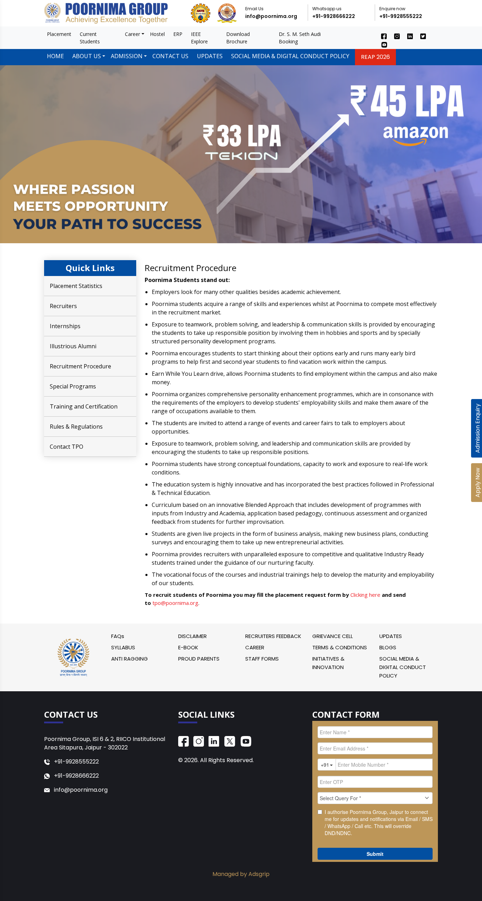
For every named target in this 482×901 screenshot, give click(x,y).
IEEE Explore (199, 38)
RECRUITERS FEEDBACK (273, 636)
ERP (177, 34)
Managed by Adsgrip (241, 874)
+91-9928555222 (400, 16)
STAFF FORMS (262, 658)
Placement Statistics (76, 286)
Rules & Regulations (76, 426)
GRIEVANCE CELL (332, 636)
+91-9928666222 (333, 16)
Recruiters (63, 306)
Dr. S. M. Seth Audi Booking (300, 38)
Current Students (90, 38)
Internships (65, 326)
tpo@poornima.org (175, 602)
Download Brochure (238, 38)
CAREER (254, 647)
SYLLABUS (123, 647)
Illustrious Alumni (73, 346)
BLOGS (387, 647)
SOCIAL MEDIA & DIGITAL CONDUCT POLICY (290, 56)
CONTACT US (170, 56)
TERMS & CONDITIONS (339, 647)
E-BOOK (188, 647)
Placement (59, 34)
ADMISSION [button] (127, 56)
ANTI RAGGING (129, 658)
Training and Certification (84, 406)
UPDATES (210, 56)
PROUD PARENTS (198, 658)
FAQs (117, 636)
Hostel (157, 34)
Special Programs (73, 386)
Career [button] (132, 34)
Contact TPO (66, 446)
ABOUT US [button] (86, 56)
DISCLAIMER (192, 636)
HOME (55, 56)
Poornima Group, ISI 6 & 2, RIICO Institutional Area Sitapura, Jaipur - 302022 (104, 743)
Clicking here (366, 594)
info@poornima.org (271, 16)
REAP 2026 (375, 57)
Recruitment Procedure (80, 366)
